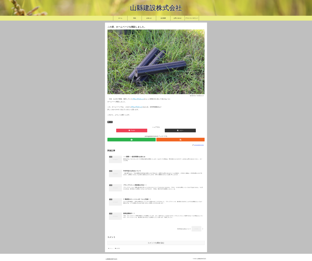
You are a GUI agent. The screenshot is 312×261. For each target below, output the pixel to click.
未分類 (110, 122)
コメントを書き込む (156, 243)
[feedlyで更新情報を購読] (131, 139)
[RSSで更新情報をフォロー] (180, 139)
